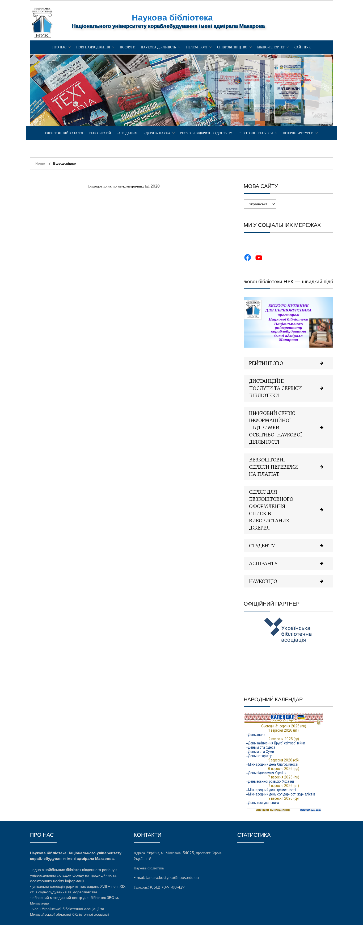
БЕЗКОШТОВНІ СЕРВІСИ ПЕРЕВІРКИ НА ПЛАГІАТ (273, 467)
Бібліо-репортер (271, 47)
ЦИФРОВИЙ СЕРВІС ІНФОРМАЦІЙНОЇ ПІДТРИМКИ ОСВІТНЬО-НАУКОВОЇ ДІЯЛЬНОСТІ (275, 427)
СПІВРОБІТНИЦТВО (232, 47)
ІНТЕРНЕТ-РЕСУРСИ (298, 133)
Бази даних (126, 133)
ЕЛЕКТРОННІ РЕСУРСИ (255, 133)
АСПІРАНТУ (263, 563)
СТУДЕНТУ (262, 546)
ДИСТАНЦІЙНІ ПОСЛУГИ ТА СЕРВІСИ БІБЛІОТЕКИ (275, 388)
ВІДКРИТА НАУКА (156, 133)
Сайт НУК (302, 47)
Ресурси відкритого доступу (206, 133)
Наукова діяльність (158, 47)
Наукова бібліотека (172, 17)
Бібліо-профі (196, 47)
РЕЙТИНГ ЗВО (266, 363)
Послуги (128, 47)
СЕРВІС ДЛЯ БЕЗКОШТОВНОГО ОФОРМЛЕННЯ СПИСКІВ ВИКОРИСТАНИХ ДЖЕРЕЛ (271, 510)
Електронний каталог (64, 133)
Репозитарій (100, 133)
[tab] (288, 363)
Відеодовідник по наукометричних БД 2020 (124, 186)
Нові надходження (93, 47)
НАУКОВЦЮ (263, 581)
